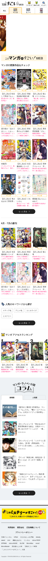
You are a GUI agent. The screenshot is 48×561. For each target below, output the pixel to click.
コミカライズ (31, 310)
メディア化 (7, 310)
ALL (4, 11)
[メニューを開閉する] (43, 3)
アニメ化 (18, 310)
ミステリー (7, 316)
